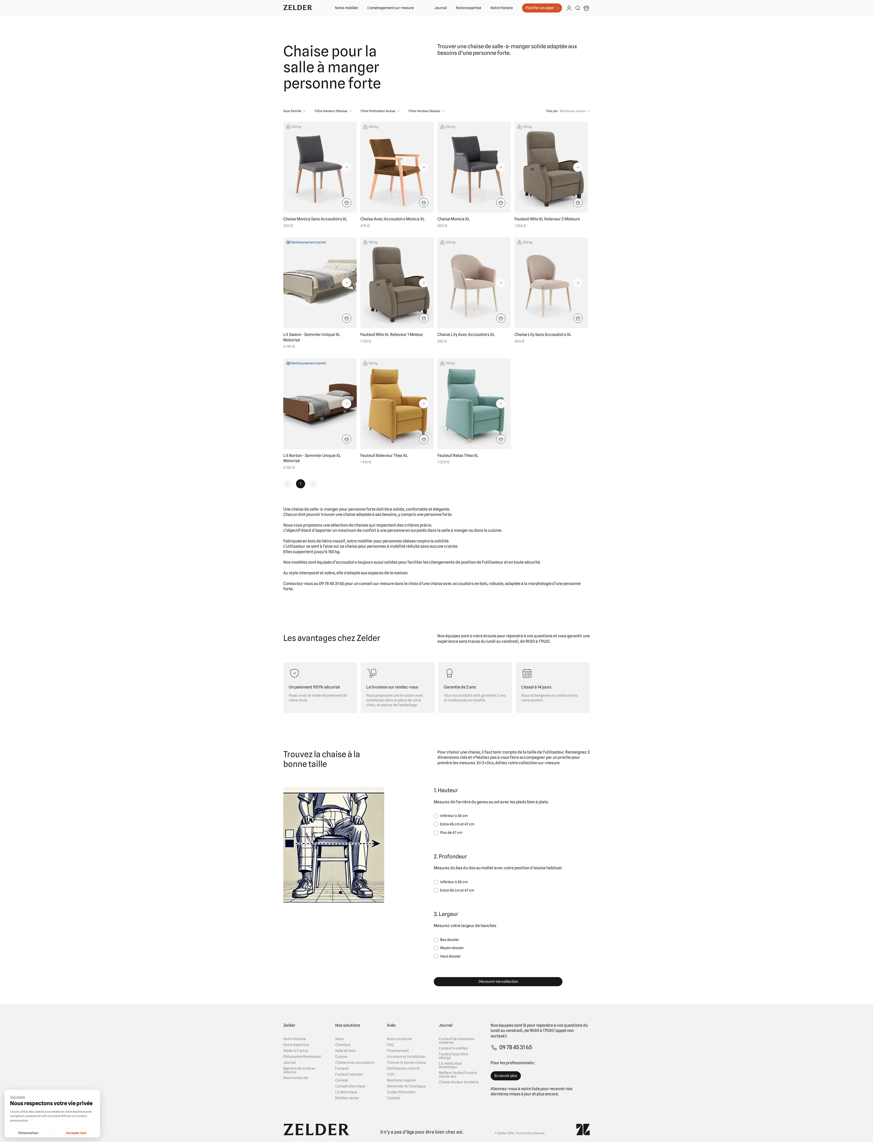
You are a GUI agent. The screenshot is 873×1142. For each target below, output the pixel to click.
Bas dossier (449, 940)
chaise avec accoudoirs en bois (458, 583)
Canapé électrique (350, 1086)
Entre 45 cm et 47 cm (457, 824)
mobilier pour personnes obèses (386, 541)
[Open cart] (586, 8)
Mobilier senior (347, 1098)
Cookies (393, 1098)
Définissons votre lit (403, 1068)
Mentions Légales (401, 1080)
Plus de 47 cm (451, 832)
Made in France (295, 1051)
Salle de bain (345, 1051)
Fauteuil (342, 1068)
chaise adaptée (357, 514)
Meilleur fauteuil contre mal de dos (458, 1074)
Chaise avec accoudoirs (354, 1062)
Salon (339, 1039)
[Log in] (569, 8)
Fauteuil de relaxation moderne (456, 1040)
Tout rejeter (17, 1097)
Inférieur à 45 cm (454, 816)
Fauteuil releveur (349, 1074)
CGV (390, 1074)
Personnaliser (28, 1133)
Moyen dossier (452, 948)
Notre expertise (468, 8)
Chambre (342, 1045)
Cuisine (341, 1057)
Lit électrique (346, 1092)
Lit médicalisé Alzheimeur (450, 1065)
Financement (398, 1051)
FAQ (390, 1045)
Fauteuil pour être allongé (453, 1056)
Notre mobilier (346, 8)
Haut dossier (450, 956)
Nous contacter (296, 1078)
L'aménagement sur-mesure (390, 8)
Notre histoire (501, 8)
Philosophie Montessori (302, 1057)
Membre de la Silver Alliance (299, 1070)
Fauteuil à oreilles (453, 1048)
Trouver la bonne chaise (406, 1062)
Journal (440, 8)
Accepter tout (76, 1133)
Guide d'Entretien (401, 1092)
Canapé (341, 1080)
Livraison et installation (406, 1057)
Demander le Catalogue (406, 1086)
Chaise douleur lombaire (459, 1082)
